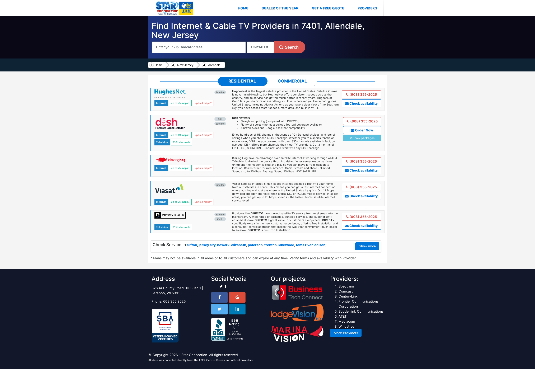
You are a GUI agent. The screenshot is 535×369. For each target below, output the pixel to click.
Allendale (214, 65)
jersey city (207, 245)
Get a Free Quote (328, 8)
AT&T (342, 316)
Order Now (363, 130)
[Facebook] (219, 297)
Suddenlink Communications (361, 311)
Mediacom (347, 321)
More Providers (346, 333)
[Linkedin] (237, 309)
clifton (192, 245)
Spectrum (346, 286)
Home (246, 8)
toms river (304, 245)
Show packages (363, 138)
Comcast (346, 291)
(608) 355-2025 (363, 94)
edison (319, 245)
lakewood (286, 245)
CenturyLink (348, 296)
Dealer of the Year (280, 8)
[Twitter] (219, 309)
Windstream (348, 326)
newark (223, 245)
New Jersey (185, 65)
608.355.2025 (174, 301)
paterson (255, 245)
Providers (367, 8)
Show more (367, 246)
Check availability (363, 103)
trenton (270, 245)
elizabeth (238, 245)
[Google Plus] (237, 297)
